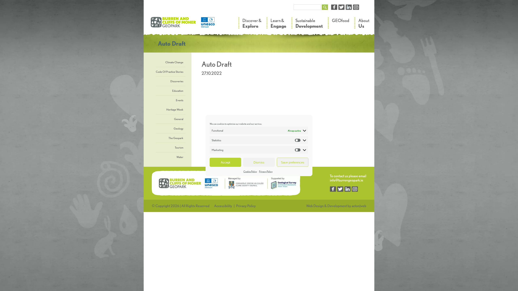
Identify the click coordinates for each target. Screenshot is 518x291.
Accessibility (223, 206)
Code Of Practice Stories (169, 71)
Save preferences (292, 162)
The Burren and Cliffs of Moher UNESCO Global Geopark (183, 24)
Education (177, 90)
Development (337, 206)
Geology (178, 128)
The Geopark (176, 138)
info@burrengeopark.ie (346, 180)
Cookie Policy (250, 171)
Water (179, 157)
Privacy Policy (266, 171)
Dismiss (259, 162)
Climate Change (174, 62)
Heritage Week (174, 109)
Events (179, 100)
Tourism (179, 147)
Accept (225, 162)
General (178, 119)
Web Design (315, 206)
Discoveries (176, 81)
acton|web (359, 206)
